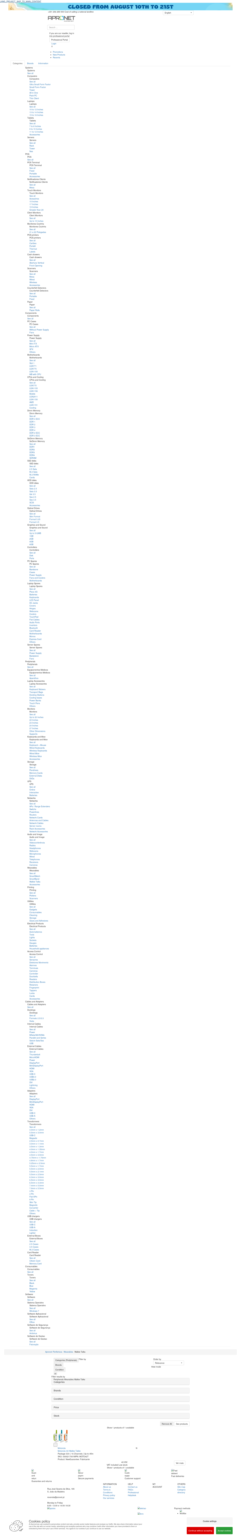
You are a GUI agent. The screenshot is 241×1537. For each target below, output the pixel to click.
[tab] (120, 1381)
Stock (56, 1415)
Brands (58, 1364)
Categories (59, 1382)
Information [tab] (43, 63)
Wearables (68, 1351)
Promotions (58, 51)
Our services (108, 1498)
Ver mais (180, 1463)
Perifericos (57, 1351)
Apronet (48, 1351)
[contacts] (49, 49)
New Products (59, 54)
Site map (181, 1486)
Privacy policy (109, 1495)
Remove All (167, 1423)
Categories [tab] (17, 63)
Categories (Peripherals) (66, 1360)
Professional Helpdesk (133, 1494)
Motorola (62, 1448)
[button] (178, 12)
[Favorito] (55, 1445)
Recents (56, 57)
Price (56, 1407)
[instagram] (102, 1508)
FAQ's (130, 1489)
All (55, 1373)
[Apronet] (120, 18)
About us (107, 1486)
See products (182, 1423)
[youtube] (100, 1508)
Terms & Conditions (107, 1491)
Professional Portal (59, 39)
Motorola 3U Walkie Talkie (69, 1450)
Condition (59, 1369)
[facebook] (104, 1508)
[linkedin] (106, 1508)
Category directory (181, 1491)
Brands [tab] (30, 63)
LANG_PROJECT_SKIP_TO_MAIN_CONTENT (20, 1)
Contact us (132, 1486)
